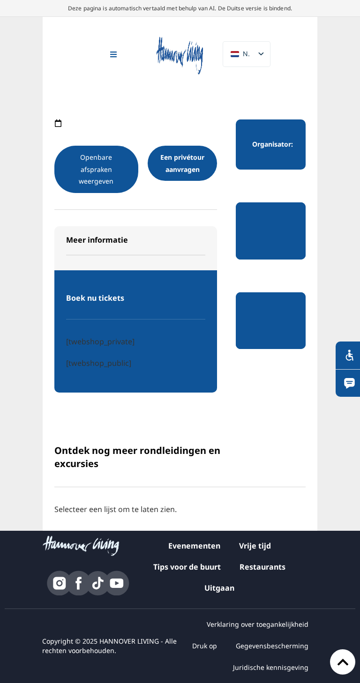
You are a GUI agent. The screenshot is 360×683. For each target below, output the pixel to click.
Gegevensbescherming (272, 645)
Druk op (204, 645)
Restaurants (262, 567)
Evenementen (194, 546)
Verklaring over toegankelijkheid (257, 624)
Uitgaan (219, 588)
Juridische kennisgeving (270, 667)
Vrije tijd (255, 546)
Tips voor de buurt (187, 567)
